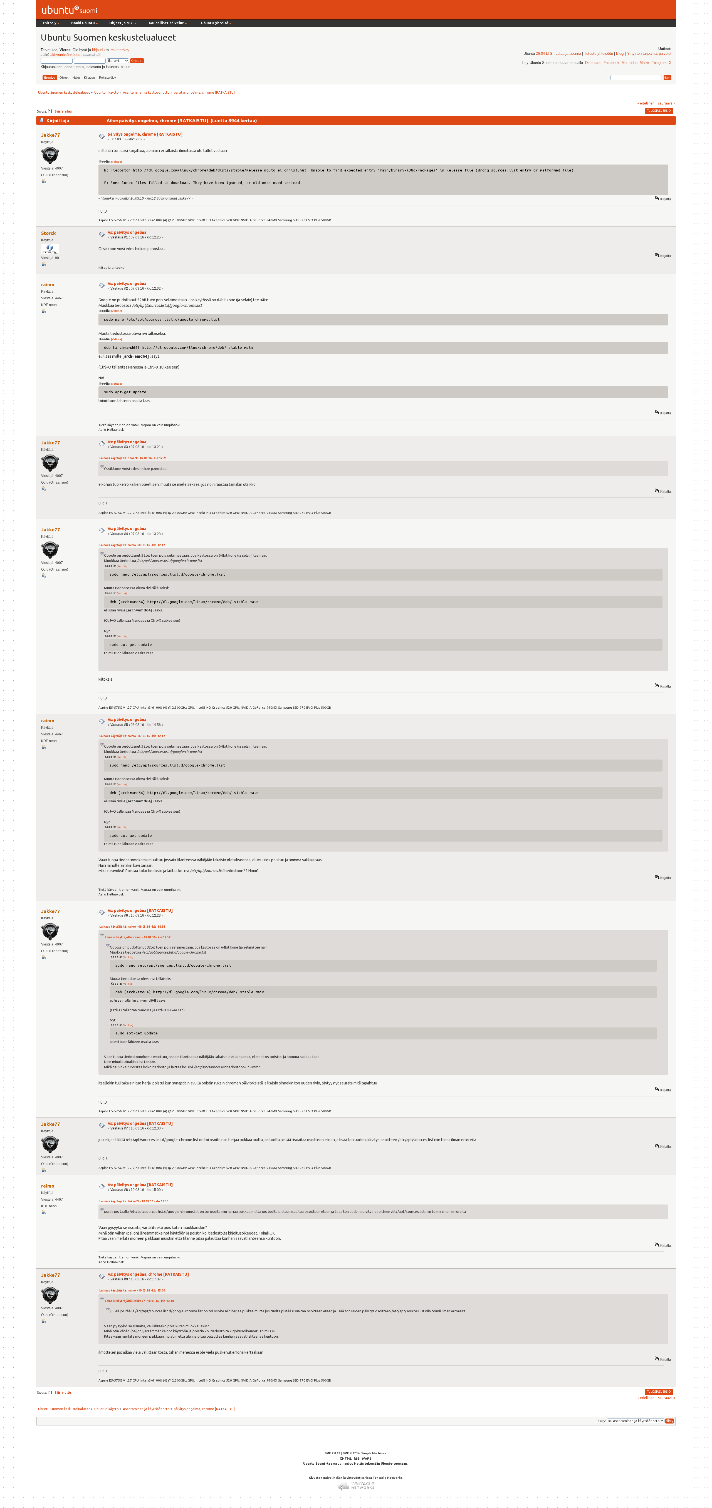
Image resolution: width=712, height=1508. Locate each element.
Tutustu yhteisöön (598, 54)
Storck (48, 233)
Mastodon (629, 63)
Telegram (659, 63)
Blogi (620, 54)
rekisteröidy (120, 50)
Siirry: (602, 1421)
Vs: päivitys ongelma (127, 232)
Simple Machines (373, 1453)
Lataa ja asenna (568, 54)
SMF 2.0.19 (332, 1453)
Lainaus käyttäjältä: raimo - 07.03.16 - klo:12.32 (132, 545)
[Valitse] (116, 161)
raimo (47, 284)
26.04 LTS (544, 54)
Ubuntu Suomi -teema (320, 1463)
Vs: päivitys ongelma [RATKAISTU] (140, 910)
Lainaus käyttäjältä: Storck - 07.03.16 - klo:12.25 (133, 458)
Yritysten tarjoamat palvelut (649, 54)
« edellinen (645, 103)
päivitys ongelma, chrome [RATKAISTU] (145, 134)
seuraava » (666, 103)
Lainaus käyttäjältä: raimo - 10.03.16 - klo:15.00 (132, 1290)
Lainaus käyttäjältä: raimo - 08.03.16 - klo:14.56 (132, 926)
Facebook (611, 63)
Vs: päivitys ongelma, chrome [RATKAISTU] (148, 1274)
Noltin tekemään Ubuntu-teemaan (380, 1463)
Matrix (645, 63)
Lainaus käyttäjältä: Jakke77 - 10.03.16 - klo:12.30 (133, 1201)
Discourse (593, 63)
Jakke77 (50, 135)
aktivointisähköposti (66, 55)
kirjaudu (98, 50)
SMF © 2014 (351, 1453)
